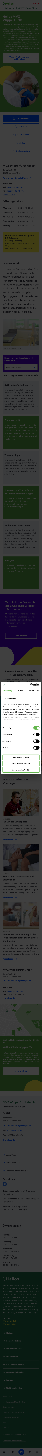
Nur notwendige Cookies (21, 770)
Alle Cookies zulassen (21, 757)
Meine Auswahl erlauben (21, 763)
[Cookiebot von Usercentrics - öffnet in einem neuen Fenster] (30, 684)
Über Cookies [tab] (34, 691)
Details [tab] (20, 691)
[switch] (36, 734)
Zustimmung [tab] (7, 691)
